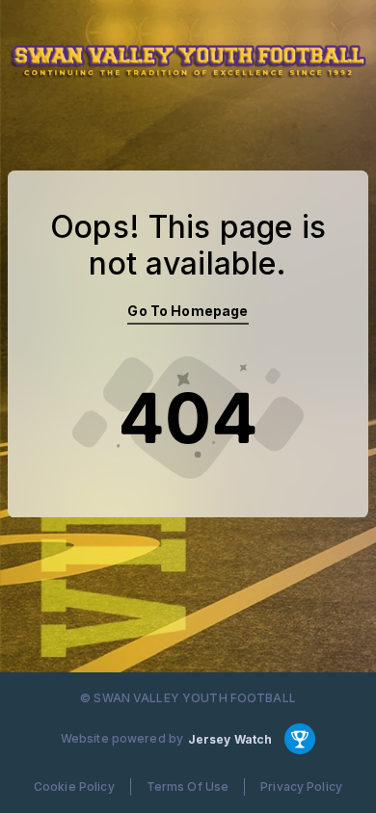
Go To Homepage (187, 310)
